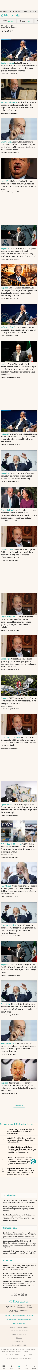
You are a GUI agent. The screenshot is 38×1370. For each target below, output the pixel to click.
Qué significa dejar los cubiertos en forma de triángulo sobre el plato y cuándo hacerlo (21, 1140)
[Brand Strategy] (30, 1306)
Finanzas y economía (30, 11)
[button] (33, 1161)
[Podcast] (13, 1311)
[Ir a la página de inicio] (10, 15)
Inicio (19, 1368)
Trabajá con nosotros (19, 1323)
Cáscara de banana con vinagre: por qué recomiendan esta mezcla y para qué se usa (20, 1131)
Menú (4, 1368)
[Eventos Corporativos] (21, 1306)
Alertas (26, 1368)
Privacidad (19, 1338)
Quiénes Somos (11, 1319)
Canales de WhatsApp (18, 1315)
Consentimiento (19, 1341)
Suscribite (30, 1315)
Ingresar (34, 1368)
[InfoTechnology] (24, 1311)
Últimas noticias (6, 11)
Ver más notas (19, 1105)
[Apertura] (10, 1306)
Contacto (7, 1315)
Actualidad (17, 11)
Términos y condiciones (19, 1334)
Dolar (11, 1368)
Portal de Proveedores (24, 1319)
